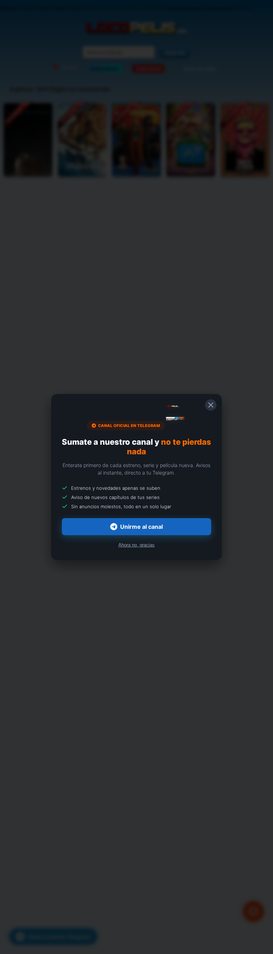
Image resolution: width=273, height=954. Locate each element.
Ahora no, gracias (136, 545)
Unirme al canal (141, 526)
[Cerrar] (210, 405)
